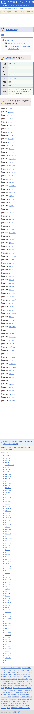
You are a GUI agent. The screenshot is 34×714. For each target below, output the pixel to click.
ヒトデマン (12, 155)
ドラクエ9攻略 (15, 692)
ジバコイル (12, 364)
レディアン (12, 199)
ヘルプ (20, 12)
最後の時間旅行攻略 (23, 699)
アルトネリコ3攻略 (16, 681)
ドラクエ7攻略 (27, 690)
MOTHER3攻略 (12, 694)
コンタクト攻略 (20, 701)
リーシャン (12, 350)
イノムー (11, 246)
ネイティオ (12, 219)
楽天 (8, 708)
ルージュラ (12, 165)
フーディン (11, 128)
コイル (10, 132)
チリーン (11, 317)
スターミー (12, 159)
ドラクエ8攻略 (5, 692)
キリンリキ (12, 226)
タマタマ (11, 145)
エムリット (12, 387)
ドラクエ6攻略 (18, 690)
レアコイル (11, 135)
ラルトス (11, 280)
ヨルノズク (12, 192)
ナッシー (11, 149)
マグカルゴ (12, 239)
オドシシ (11, 253)
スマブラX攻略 (25, 683)
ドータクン (12, 357)
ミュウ (11, 175)
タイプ (4, 78)
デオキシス (12, 337)
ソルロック (12, 306)
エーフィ (11, 222)
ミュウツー (12, 172)
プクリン (11, 118)
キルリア (11, 283)
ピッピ (10, 108)
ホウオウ (11, 273)
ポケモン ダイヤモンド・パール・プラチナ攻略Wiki (17, 2)
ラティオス (12, 330)
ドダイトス (12, 347)
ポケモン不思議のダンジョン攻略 (17, 677)
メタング (11, 320)
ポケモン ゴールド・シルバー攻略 (11, 668)
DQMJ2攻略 (8, 688)
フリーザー (12, 169)
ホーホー (11, 189)
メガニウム (12, 186)
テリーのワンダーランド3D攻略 (22, 688)
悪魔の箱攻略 (13, 699)
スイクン (11, 266)
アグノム (11, 390)
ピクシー (11, 112)
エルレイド (12, 377)
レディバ (11, 196)
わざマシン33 (11, 30)
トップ (3, 12)
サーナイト (12, 286)
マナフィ (11, 397)
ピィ (6, 570)
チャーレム (12, 293)
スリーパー (11, 142)
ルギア (11, 269)
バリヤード (12, 162)
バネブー (11, 296)
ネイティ (11, 216)
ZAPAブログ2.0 (13, 703)
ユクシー (11, 384)
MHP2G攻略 (15, 697)
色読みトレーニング (24, 703)
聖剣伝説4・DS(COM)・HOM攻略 (17, 685)
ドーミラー (12, 353)
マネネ (11, 360)
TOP (2, 35)
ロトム (11, 380)
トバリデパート (9, 540)
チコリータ (12, 179)
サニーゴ (11, 249)
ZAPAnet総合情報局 (7, 8)
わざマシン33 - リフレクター (16, 43)
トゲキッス (12, 370)
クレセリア (12, 394)
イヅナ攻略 (12, 701)
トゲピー (11, 209)
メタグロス (12, 323)
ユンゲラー (11, 125)
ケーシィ (11, 122)
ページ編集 (27, 12)
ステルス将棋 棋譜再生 (7, 705)
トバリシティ (9, 538)
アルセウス (12, 401)
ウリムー (11, 243)
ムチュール (12, 256)
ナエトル (11, 340)
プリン (10, 115)
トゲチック (12, 212)
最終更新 (11, 12)
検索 (16, 12)
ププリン (11, 206)
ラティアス (12, 327)
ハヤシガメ (12, 343)
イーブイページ (9, 465)
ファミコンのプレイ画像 (23, 705)
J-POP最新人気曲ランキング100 (20, 708)
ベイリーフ (12, 182)
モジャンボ (12, 367)
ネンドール (12, 313)
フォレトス (12, 233)
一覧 (7, 12)
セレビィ (11, 276)
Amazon (3, 708)
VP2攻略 (3, 685)
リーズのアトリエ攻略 (14, 683)
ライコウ (11, 259)
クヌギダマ (12, 229)
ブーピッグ (12, 300)
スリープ (11, 139)
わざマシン (8, 455)
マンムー (11, 374)
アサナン (11, 290)
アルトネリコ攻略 (23, 679)
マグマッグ (12, 236)
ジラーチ (11, 333)
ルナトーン (12, 303)
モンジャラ (12, 152)
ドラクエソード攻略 (7, 690)
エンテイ (11, 263)
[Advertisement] (17, 18)
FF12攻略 (23, 692)
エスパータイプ (13, 78)
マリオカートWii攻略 (23, 694)
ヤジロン (11, 310)
